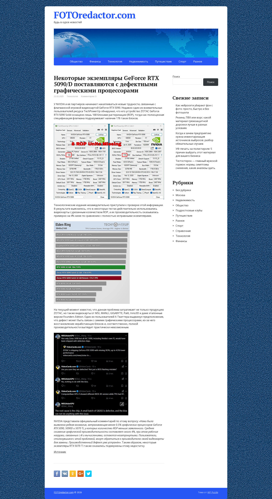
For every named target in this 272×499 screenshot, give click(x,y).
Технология (115, 61)
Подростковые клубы (189, 210)
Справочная (183, 231)
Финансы (95, 61)
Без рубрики (183, 190)
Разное (197, 61)
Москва (180, 195)
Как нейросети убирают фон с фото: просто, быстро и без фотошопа (194, 109)
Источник (60, 452)
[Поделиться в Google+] (80, 474)
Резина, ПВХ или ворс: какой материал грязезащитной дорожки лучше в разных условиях (193, 123)
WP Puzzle (212, 492)
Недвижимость (138, 61)
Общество (76, 61)
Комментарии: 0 (88, 96)
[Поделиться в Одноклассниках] (73, 474)
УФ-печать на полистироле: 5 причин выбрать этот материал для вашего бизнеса (195, 152)
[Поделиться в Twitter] (88, 474)
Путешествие (163, 61)
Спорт (182, 61)
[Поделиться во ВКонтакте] (65, 474)
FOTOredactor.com (95, 15)
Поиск (176, 76)
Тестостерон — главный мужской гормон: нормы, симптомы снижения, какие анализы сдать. (196, 164)
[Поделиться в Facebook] (57, 474)
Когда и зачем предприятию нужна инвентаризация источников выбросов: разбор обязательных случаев (194, 138)
